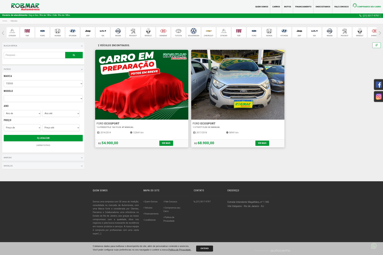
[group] (12, 32)
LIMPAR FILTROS (43, 145)
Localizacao (150, 220)
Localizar (44, 138)
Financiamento (303, 7)
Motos (287, 7)
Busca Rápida (10, 46)
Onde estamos (323, 7)
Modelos (8, 166)
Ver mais (166, 143)
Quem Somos (261, 7)
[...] (100, 233)
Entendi (205, 248)
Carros (276, 7)
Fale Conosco (341, 7)
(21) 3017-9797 (203, 201)
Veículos (148, 208)
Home (4, 21)
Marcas (8, 157)
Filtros (7, 69)
